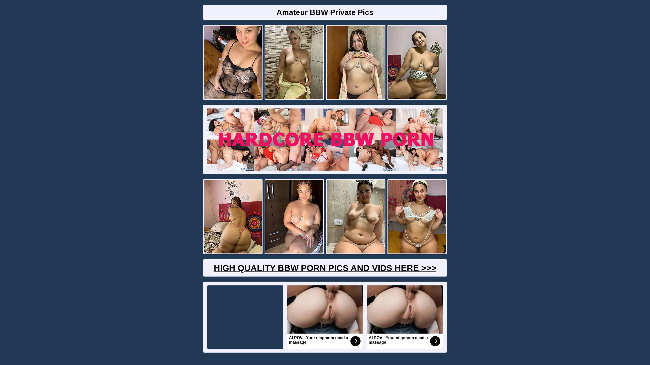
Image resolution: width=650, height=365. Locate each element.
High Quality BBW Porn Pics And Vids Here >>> (325, 268)
